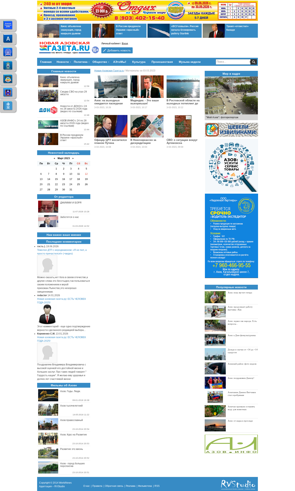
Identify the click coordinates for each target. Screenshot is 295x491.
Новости (63, 61)
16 (63, 179)
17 (70, 179)
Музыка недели (190, 61)
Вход (125, 43)
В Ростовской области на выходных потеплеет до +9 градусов (183, 103)
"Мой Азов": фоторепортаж (222, 117)
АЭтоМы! (119, 61)
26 (86, 184)
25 (78, 184)
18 (78, 179)
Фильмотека (145, 486)
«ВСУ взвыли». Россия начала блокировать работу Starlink (184, 30)
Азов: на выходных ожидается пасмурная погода (108, 103)
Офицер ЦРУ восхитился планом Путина (110, 141)
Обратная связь (114, 486)
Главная (46, 61)
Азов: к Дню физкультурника (242, 335)
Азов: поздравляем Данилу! (241, 378)
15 (56, 179)
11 (78, 174)
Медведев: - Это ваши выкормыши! (144, 102)
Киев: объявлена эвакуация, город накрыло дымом (71, 30)
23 (63, 184)
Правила (97, 486)
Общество (100, 61)
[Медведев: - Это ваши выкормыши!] (147, 86)
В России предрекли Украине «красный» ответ (128, 30)
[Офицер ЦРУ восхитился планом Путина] (110, 126)
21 (48, 184)
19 (86, 179)
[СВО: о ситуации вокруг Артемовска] (183, 126)
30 (63, 189)
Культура (138, 61)
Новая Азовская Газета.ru (109, 70)
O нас (86, 486)
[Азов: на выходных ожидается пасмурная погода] (110, 86)
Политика (80, 61)
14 (48, 179)
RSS (157, 486)
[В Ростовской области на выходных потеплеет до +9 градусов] (183, 86)
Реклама (130, 486)
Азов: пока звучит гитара (240, 292)
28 (48, 189)
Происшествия (162, 61)
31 (70, 189)
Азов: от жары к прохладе (240, 421)
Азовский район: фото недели (242, 364)
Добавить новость (119, 50)
